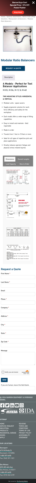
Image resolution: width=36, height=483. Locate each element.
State (3, 333)
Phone (4, 299)
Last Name (5, 282)
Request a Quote (13, 68)
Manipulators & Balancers (17, 19)
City (3, 325)
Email (3, 290)
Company (5, 307)
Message (4, 350)
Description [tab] (8, 77)
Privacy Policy (25, 433)
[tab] (9, 159)
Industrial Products (4, 429)
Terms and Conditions (23, 427)
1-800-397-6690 (5, 455)
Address (4, 316)
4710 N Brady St (6, 450)
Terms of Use (24, 430)
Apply (2, 437)
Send (4, 380)
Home (2, 424)
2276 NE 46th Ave (6, 467)
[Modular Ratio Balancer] (18, 39)
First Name (5, 273)
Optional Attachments (14, 17)
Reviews (22, 424)
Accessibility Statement (24, 436)
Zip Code (5, 342)
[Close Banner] (33, 2)
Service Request (7, 426)
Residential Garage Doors (8, 434)
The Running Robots (22, 481)
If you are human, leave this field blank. (15, 385)
